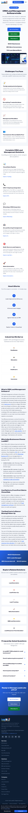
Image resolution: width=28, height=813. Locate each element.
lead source (7, 404)
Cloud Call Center (5, 745)
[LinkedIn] (6, 736)
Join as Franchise (5, 781)
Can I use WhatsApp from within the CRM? (12, 664)
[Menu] (26, 2)
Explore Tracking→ (7, 176)
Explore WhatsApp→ (8, 216)
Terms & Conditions (5, 791)
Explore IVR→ (6, 196)
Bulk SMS (3, 750)
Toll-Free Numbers (5, 755)
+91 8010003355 (4, 733)
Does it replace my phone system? (13, 658)
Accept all (20, 811)
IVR (16, 452)
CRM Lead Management (6, 761)
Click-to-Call (4, 771)
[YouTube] (15, 736)
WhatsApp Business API (6, 748)
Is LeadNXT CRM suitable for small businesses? (13, 652)
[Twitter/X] (9, 736)
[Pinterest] (19, 736)
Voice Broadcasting (5, 753)
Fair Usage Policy (5, 794)
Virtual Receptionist (5, 773)
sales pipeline (18, 431)
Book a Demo (14, 34)
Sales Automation (5, 763)
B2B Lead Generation (5, 766)
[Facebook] (2, 736)
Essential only (7, 811)
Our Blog (3, 784)
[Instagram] (12, 736)
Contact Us (3, 786)
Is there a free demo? (9, 676)
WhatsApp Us (14, 38)
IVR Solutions (4, 743)
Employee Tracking (5, 768)
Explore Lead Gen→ (8, 255)
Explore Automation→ (8, 276)
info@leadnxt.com (13, 733)
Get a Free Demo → (18, 2)
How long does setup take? (11, 670)
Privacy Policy (4, 789)
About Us (3, 779)
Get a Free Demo (14, 29)
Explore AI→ (6, 236)
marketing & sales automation (11, 479)
